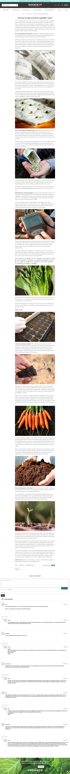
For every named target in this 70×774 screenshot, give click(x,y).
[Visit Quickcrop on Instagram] (66, 5)
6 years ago (65, 604)
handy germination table (26, 188)
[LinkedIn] (41, 770)
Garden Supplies (37, 10)
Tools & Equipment (49, 10)
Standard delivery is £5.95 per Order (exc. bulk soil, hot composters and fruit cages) (35, 1)
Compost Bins (16, 10)
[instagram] (30, 770)
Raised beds (6, 10)
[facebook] (28, 770)
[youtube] (33, 770)
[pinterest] (37, 770)
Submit (2, 595)
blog (16, 565)
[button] (67, 771)
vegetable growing (30, 565)
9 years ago (65, 633)
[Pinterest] (54, 565)
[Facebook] (52, 565)
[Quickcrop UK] (35, 5)
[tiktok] (39, 770)
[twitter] (35, 770)
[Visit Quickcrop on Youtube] (67, 5)
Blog (66, 10)
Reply (67, 613)
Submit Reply (64, 588)
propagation (21, 565)
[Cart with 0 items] (62, 5)
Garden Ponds (26, 10)
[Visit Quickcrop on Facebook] (64, 5)
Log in (55, 5)
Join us (59, 5)
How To (59, 10)
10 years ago (65, 663)
